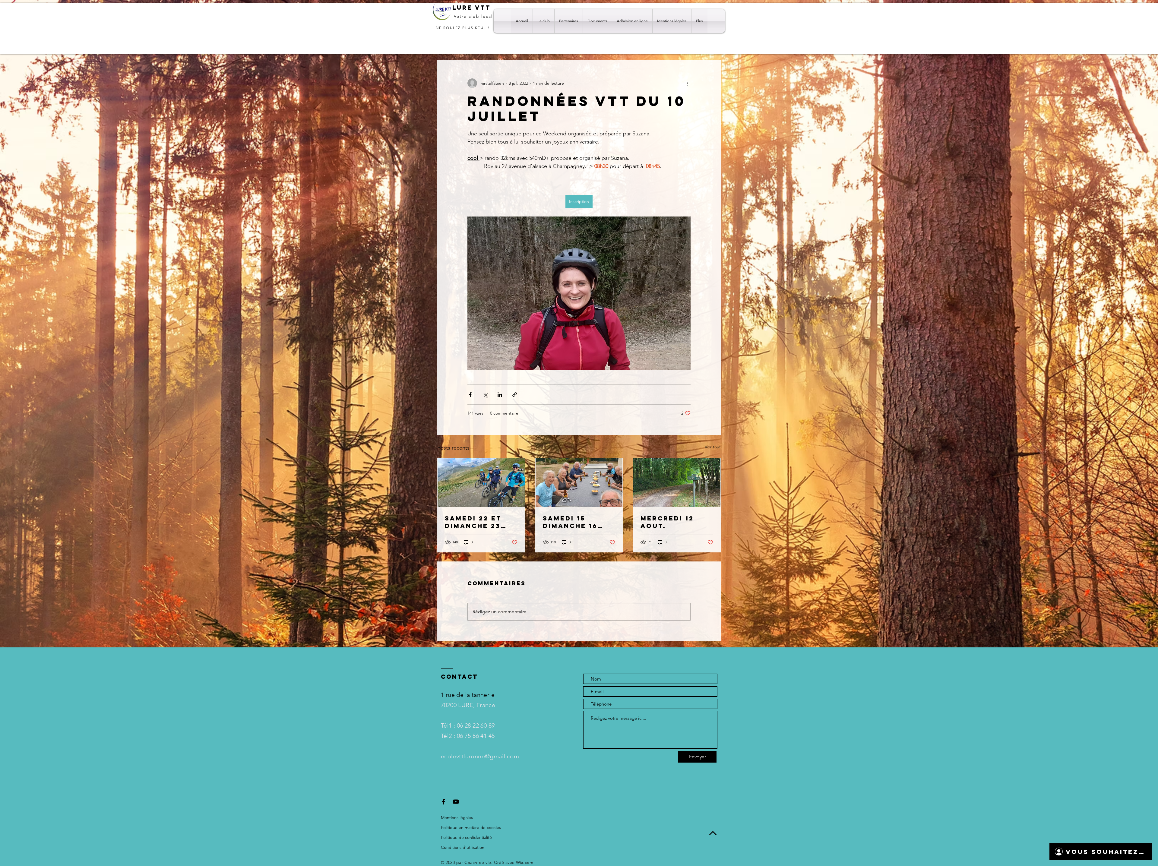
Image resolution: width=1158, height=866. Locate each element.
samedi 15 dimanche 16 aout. (570, 521)
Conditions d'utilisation (462, 847)
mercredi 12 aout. (667, 521)
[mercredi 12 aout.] (676, 482)
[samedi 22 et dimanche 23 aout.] (481, 482)
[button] (543, 21)
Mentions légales (457, 817)
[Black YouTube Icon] (456, 801)
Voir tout (713, 447)
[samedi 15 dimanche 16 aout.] (579, 482)
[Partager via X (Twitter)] (485, 394)
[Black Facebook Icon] (443, 801)
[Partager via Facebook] (470, 394)
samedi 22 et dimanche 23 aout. (473, 521)
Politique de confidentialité (466, 837)
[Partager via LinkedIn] (500, 394)
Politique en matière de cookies (471, 827)
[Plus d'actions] (687, 83)
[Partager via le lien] (514, 394)
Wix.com (524, 862)
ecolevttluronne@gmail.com (480, 756)
